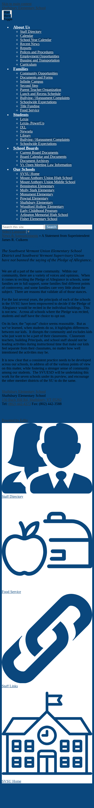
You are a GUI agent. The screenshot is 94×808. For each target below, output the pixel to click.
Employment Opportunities (39, 56)
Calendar (26, 36)
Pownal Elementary (34, 198)
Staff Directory (31, 31)
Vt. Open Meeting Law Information (46, 165)
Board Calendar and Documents (43, 157)
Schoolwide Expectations (38, 102)
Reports (25, 48)
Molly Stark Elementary (37, 190)
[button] (21, 27)
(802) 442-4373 (19, 404)
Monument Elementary (36, 194)
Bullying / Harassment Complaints (45, 98)
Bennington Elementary (37, 186)
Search (51, 227)
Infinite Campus (31, 81)
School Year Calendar (35, 40)
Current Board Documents (39, 152)
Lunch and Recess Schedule (40, 94)
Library (25, 135)
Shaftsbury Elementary (36, 202)
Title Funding (29, 106)
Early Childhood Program (38, 211)
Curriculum (28, 64)
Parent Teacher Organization (40, 90)
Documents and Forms (36, 77)
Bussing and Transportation (40, 60)
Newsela (26, 131)
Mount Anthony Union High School (46, 178)
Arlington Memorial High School (44, 215)
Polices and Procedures (36, 52)
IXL (23, 127)
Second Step (29, 85)
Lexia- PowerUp (32, 123)
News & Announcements (20, 236)
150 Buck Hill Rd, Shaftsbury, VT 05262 (32, 400)
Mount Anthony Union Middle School (47, 182)
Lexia (24, 119)
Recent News (29, 44)
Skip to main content (16, 4)
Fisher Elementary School (38, 219)
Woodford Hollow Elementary (42, 206)
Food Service (29, 110)
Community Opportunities (39, 73)
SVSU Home (29, 174)
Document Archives (34, 161)
